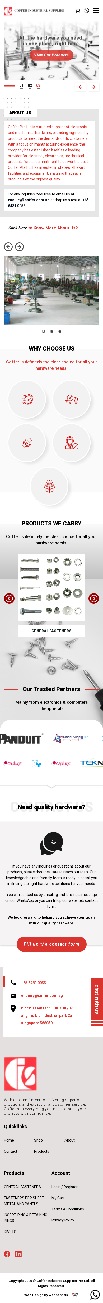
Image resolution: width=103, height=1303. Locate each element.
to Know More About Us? (43, 228)
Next (93, 87)
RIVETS (10, 1232)
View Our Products (51, 54)
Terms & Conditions (68, 1209)
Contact (10, 1151)
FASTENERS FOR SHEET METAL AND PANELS (24, 1201)
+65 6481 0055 (33, 983)
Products (41, 1151)
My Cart (58, 1198)
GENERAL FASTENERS (51, 631)
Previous (80, 87)
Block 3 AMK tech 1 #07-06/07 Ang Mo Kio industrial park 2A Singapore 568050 (47, 1015)
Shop (38, 1140)
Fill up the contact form (51, 944)
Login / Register (65, 1187)
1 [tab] (22, 85)
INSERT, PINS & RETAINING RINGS (25, 1218)
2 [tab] (31, 85)
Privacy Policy (63, 1220)
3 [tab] (39, 85)
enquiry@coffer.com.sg (29, 200)
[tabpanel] (51, 50)
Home (9, 1140)
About (69, 1140)
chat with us (97, 999)
